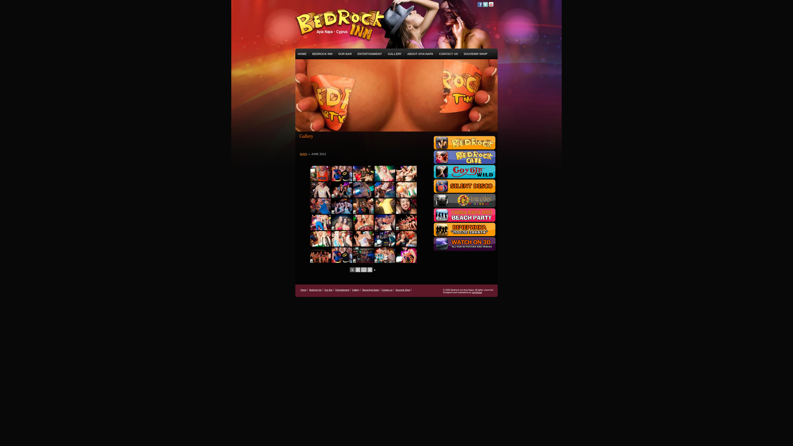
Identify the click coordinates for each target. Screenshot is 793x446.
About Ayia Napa (420, 54)
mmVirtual (477, 292)
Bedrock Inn (322, 54)
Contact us (448, 54)
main (303, 154)
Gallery (394, 54)
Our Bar (345, 54)
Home (302, 54)
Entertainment (369, 54)
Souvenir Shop (475, 54)
